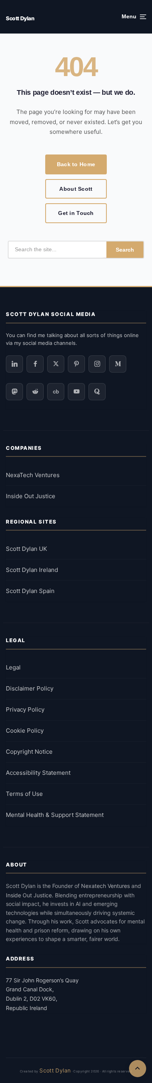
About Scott (75, 189)
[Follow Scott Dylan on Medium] (117, 364)
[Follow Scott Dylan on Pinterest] (76, 364)
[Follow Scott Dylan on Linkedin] (14, 364)
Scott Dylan (20, 18)
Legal (13, 667)
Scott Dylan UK (26, 548)
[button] (134, 17)
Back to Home (76, 164)
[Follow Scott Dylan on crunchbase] (55, 391)
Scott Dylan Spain (30, 591)
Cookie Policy (25, 730)
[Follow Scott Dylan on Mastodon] (14, 391)
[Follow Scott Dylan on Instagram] (97, 364)
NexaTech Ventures (33, 475)
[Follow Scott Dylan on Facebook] (35, 364)
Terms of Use (24, 793)
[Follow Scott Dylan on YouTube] (76, 391)
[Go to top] (137, 1068)
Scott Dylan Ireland (32, 569)
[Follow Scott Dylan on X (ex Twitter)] (55, 364)
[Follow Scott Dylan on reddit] (35, 391)
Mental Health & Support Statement (55, 814)
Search (125, 250)
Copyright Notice (29, 751)
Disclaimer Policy (29, 688)
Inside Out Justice (30, 496)
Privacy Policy (25, 709)
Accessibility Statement (38, 772)
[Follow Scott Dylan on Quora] (97, 391)
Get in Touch (76, 213)
